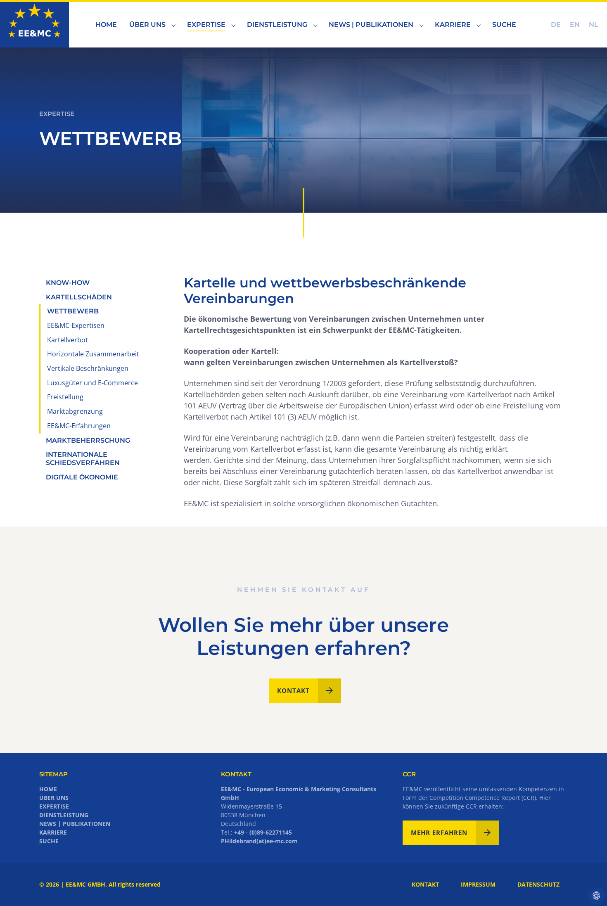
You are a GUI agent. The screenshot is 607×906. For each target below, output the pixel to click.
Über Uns (54, 798)
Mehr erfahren (439, 832)
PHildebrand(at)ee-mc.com (259, 841)
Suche (49, 841)
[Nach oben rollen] (587, 886)
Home (48, 789)
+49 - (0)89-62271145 (263, 832)
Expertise (54, 806)
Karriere (53, 832)
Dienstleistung (63, 815)
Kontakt (293, 690)
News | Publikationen (74, 824)
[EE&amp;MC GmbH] (34, 25)
